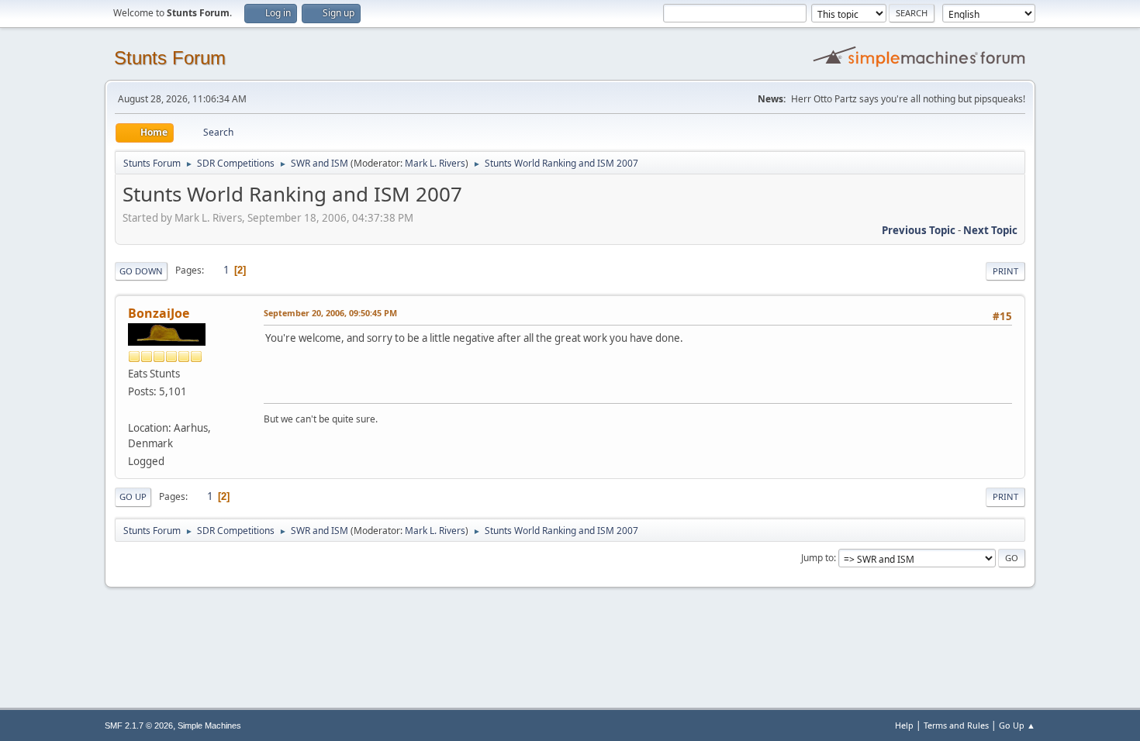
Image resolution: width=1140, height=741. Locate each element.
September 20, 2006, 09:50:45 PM (330, 313)
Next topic (990, 230)
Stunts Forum (170, 57)
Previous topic (918, 230)
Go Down (141, 271)
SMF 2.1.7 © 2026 (139, 725)
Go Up (133, 496)
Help (904, 725)
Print (1005, 271)
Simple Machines (209, 725)
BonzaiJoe (158, 313)
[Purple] (134, 409)
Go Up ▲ (1017, 725)
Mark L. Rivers (435, 163)
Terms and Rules (956, 725)
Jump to (817, 557)
